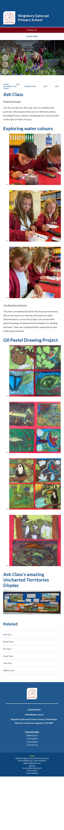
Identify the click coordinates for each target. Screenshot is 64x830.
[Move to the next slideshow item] (5, 71)
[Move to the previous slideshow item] (5, 64)
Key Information (11, 85)
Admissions (32, 735)
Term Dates (32, 742)
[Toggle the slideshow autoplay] (5, 58)
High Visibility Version (32, 763)
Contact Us (32, 30)
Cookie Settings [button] (32, 773)
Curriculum (30, 86)
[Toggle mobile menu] (57, 4)
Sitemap (32, 766)
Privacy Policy (32, 770)
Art (45, 86)
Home (6, 84)
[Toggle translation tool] (49, 4)
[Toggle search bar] (42, 4)
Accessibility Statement (32, 768)
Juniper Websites (39, 761)
